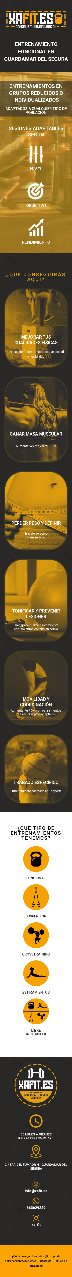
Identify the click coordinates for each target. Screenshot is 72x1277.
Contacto (45, 1261)
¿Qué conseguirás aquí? (27, 1256)
